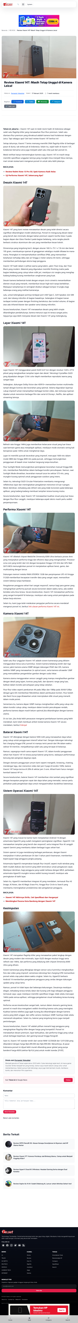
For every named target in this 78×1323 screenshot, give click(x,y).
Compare (55, 1261)
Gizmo (29, 1255)
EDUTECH (5, 1264)
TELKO (4, 1258)
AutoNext (29, 1267)
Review (29, 1258)
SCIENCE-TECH (6, 1270)
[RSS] (23, 1245)
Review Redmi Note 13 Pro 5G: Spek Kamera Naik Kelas (31, 171)
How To (29, 1261)
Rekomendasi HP (57, 1258)
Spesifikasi (55, 1264)
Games (29, 1273)
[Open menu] (23, 4)
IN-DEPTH (5, 1261)
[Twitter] (15, 1245)
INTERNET (5, 1273)
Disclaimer (25, 1299)
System (29, 4)
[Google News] (3, 1245)
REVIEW (12, 30)
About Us (4, 1299)
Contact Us (11, 1299)
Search (54, 1267)
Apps (28, 1270)
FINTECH (4, 1267)
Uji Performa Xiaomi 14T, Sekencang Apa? (24, 175)
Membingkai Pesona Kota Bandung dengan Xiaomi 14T (30, 901)
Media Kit (18, 1299)
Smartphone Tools (57, 1255)
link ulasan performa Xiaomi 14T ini (44, 606)
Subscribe (39, 1290)
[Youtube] (19, 1245)
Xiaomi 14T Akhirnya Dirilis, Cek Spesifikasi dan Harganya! (32, 897)
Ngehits (29, 1264)
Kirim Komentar (10, 1112)
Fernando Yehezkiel (17, 93)
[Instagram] (11, 1245)
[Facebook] (7, 1245)
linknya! (23, 725)
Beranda (4, 30)
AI (2, 1255)
